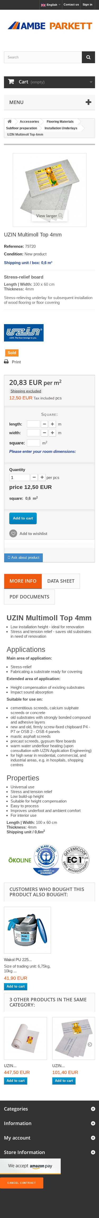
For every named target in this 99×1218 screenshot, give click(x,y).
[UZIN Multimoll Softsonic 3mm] (73, 1038)
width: (15, 432)
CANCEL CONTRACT (21, 1183)
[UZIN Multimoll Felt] (25, 1038)
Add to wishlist (33, 533)
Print (16, 362)
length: (15, 424)
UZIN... (10, 1065)
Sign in (87, 4)
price (30, 487)
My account (17, 1138)
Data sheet (60, 581)
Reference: (14, 246)
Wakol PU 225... (18, 959)
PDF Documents (29, 596)
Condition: (13, 254)
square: (17, 442)
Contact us (71, 4)
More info (23, 581)
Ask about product (24, 558)
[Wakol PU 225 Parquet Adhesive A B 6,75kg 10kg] (27, 930)
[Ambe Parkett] (49, 26)
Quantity (17, 469)
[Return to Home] (9, 121)
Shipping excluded (26, 391)
